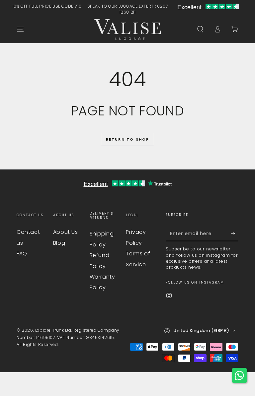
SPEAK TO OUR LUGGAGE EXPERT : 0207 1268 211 (127, 9)
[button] (200, 29)
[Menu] (20, 29)
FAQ (22, 253)
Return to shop (127, 139)
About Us (65, 232)
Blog (59, 243)
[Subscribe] (234, 233)
